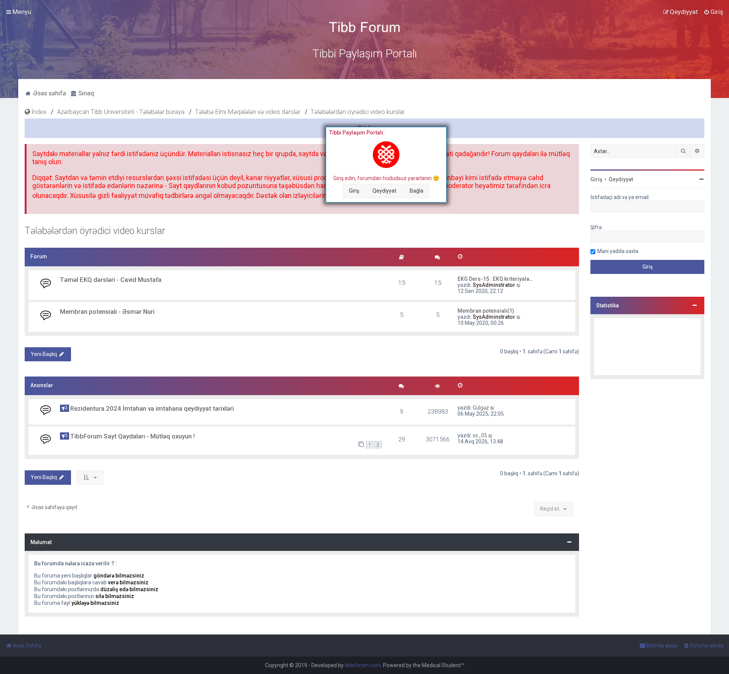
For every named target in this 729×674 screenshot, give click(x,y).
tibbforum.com (363, 665)
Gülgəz (481, 408)
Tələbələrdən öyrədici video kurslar (95, 230)
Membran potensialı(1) (486, 311)
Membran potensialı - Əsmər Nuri (107, 311)
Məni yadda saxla (617, 251)
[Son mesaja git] (492, 408)
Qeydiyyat (384, 191)
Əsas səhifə (49, 93)
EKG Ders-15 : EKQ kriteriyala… (495, 279)
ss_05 (480, 435)
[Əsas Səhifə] (364, 27)
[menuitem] (713, 11)
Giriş (354, 191)
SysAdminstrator (494, 285)
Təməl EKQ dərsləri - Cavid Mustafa (110, 279)
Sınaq (85, 93)
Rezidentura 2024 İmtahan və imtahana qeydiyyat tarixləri (152, 408)
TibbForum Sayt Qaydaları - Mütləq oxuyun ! (132, 436)
